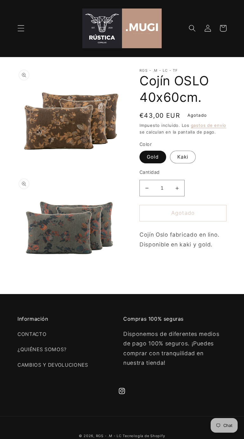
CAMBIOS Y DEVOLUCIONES (52, 365)
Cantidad (149, 172)
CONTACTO (31, 334)
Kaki (182, 157)
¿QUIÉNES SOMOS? (42, 349)
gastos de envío (209, 125)
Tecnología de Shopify (144, 436)
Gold (153, 157)
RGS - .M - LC (109, 436)
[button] (21, 28)
